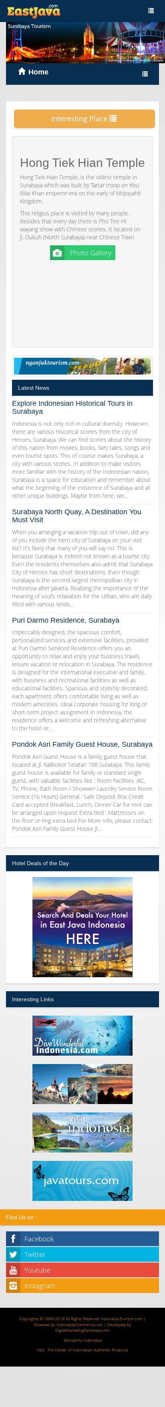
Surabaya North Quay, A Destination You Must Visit (76, 516)
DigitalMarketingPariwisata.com (82, 1330)
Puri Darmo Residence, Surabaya (65, 620)
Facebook (39, 1238)
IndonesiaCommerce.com (79, 1324)
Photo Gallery (89, 252)
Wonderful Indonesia (82, 1340)
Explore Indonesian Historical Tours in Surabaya (72, 407)
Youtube (37, 1270)
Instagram (39, 1285)
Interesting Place (80, 118)
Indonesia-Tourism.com (122, 1318)
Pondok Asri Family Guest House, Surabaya (82, 744)
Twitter (35, 1254)
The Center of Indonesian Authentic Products (87, 1350)
